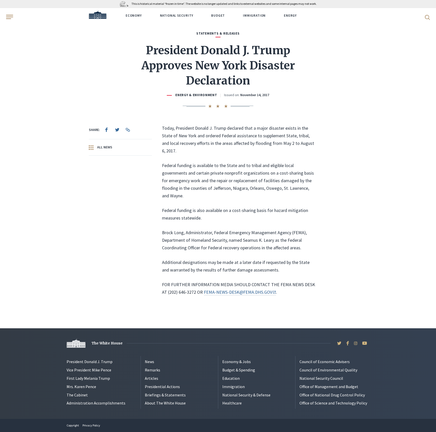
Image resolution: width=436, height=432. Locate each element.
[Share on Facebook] (106, 129)
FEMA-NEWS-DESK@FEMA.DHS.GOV (238, 292)
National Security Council (321, 378)
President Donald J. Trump (90, 361)
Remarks (152, 369)
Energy (290, 15)
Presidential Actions (162, 386)
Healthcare (232, 403)
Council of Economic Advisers (324, 361)
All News (104, 147)
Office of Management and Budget (328, 386)
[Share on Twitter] (117, 129)
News (149, 361)
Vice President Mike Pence (89, 369)
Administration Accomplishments (96, 403)
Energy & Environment (196, 95)
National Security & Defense (246, 394)
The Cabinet (77, 394)
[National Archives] (125, 4)
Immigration (254, 15)
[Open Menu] (9, 16)
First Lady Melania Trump (88, 378)
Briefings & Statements (165, 394)
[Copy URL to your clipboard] (128, 129)
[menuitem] (106, 129)
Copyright (73, 425)
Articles (151, 378)
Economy (134, 15)
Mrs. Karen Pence (81, 386)
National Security (176, 15)
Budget (218, 15)
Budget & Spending (238, 369)
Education (231, 378)
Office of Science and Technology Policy (333, 403)
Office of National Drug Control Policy (332, 394)
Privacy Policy (91, 425)
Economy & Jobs (236, 361)
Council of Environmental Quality (328, 369)
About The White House (165, 403)
